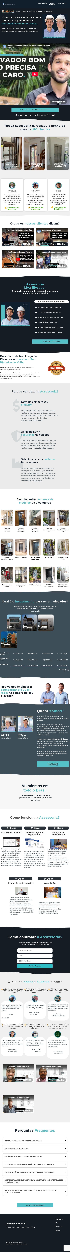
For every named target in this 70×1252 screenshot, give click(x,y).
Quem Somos (42, 3)
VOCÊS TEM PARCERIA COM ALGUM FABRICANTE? (23, 1156)
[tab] (35, 1141)
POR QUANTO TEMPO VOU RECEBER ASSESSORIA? (23, 1141)
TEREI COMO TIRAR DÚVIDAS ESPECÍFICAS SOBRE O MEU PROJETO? (30, 1164)
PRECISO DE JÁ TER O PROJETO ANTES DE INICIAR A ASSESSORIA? (29, 1172)
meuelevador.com (16, 1223)
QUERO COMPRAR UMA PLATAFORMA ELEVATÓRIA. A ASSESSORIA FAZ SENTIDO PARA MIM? (31, 1191)
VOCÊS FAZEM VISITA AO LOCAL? (17, 1148)
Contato (52, 4)
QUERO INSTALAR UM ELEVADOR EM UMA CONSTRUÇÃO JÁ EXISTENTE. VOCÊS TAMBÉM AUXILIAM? (34, 1181)
